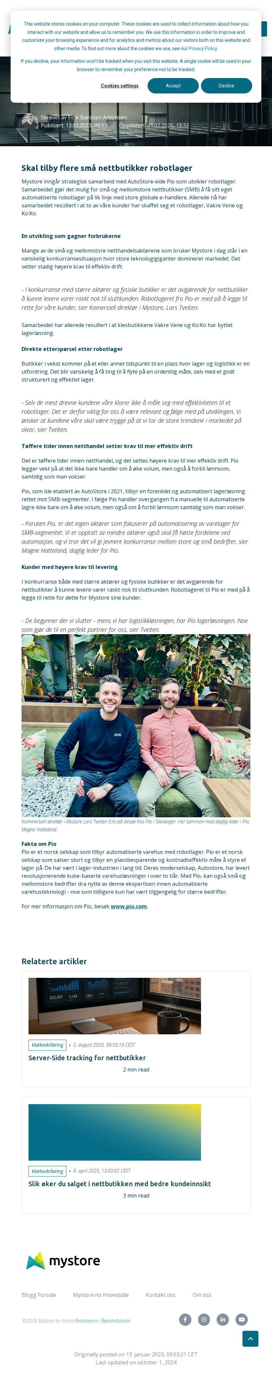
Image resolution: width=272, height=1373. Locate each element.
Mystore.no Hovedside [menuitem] (101, 1295)
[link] (63, 1260)
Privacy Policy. (203, 48)
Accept (173, 85)
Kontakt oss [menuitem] (160, 1295)
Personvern (86, 1320)
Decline (226, 85)
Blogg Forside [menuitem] (39, 1295)
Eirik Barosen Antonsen (97, 117)
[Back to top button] (250, 1339)
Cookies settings (120, 85)
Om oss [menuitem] (202, 1295)
